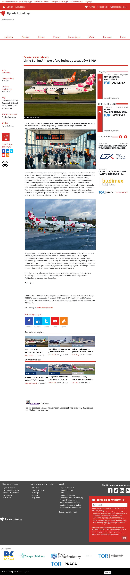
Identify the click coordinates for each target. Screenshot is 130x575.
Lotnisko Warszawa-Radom (70, 505)
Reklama (35, 495)
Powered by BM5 (24, 572)
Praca (123, 37)
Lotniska (8, 37)
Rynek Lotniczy (9, 495)
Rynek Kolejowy (9, 488)
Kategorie (20, 6)
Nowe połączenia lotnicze (70, 502)
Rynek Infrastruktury (11, 490)
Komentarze (74, 37)
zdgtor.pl (88, 2)
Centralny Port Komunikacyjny (71, 498)
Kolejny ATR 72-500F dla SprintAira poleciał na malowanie (58, 379)
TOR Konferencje (38, 490)
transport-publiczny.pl (60, 2)
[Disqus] (60, 430)
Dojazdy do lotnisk (67, 488)
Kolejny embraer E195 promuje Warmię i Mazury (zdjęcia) (83, 351)
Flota (62, 493)
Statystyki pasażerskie (68, 500)
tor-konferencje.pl (76, 2)
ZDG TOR (35, 488)
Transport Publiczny (11, 493)
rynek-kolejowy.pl (25, 2)
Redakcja (35, 493)
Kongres (107, 37)
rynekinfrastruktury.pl (41, 2)
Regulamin (36, 498)
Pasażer (25, 37)
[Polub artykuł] (3, 151)
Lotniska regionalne (67, 495)
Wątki (91, 37)
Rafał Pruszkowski (45, 308)
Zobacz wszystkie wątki (68, 512)
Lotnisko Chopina (66, 490)
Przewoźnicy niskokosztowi (70, 507)
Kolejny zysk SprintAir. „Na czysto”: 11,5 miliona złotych (36, 380)
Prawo (56, 37)
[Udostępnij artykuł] (7, 151)
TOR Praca (7, 498)
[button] (120, 140)
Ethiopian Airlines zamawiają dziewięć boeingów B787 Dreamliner (36, 352)
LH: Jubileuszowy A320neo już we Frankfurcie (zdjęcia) (59, 351)
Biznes (41, 37)
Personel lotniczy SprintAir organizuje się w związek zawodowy (83, 379)
